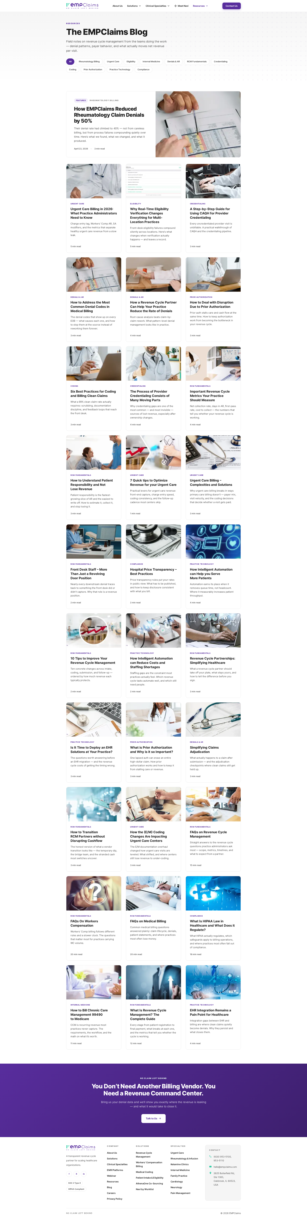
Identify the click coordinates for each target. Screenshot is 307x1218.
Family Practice (179, 1175)
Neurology (176, 1187)
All (70, 61)
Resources (199, 5)
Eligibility (131, 61)
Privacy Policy (114, 1198)
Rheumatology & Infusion (184, 1158)
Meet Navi (183, 5)
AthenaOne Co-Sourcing (149, 1183)
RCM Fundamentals (197, 61)
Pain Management (180, 1193)
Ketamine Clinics (180, 1164)
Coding (72, 69)
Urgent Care (113, 61)
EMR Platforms (115, 1170)
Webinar (111, 1175)
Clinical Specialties (156, 5)
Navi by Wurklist (145, 1189)
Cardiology (177, 1181)
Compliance (144, 69)
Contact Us (232, 5)
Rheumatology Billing (89, 61)
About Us (118, 5)
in (84, 1174)
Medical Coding (144, 1172)
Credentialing (220, 61)
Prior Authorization (93, 69)
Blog (109, 1187)
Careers (111, 1193)
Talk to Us (151, 1118)
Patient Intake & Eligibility (149, 1177)
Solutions (132, 5)
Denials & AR (173, 61)
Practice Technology (120, 69)
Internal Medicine (151, 61)
